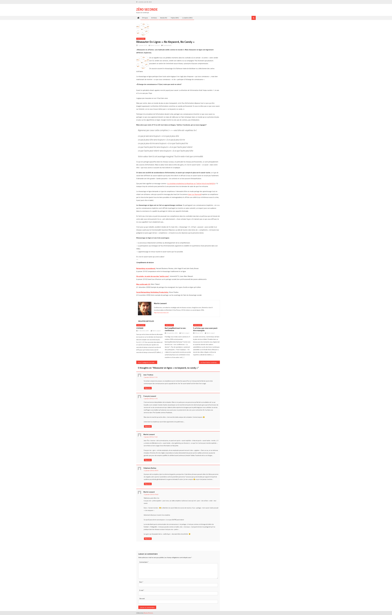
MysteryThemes (148, 613)
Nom (141, 582)
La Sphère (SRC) (187, 18)
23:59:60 (139, 328)
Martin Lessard (155, 45)
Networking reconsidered (145, 268)
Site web (142, 598)
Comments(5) (167, 45)
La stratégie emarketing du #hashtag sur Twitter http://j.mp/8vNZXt (191, 183)
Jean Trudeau (148, 374)
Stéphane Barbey (149, 468)
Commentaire (143, 562)
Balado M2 (163, 18)
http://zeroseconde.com (161, 312)
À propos (145, 18)
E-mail (141, 590)
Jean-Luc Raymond (194, 194)
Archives (154, 18)
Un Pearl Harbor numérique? (209, 362)
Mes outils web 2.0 (143, 284)
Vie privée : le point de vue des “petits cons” (152, 276)
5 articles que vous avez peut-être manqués (205, 329)
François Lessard (149, 396)
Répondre (148, 388)
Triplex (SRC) (175, 18)
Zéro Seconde (147, 9)
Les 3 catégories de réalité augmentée (148, 362)
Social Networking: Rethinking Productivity (152, 292)
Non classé (140, 39)
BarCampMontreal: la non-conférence (175, 329)
